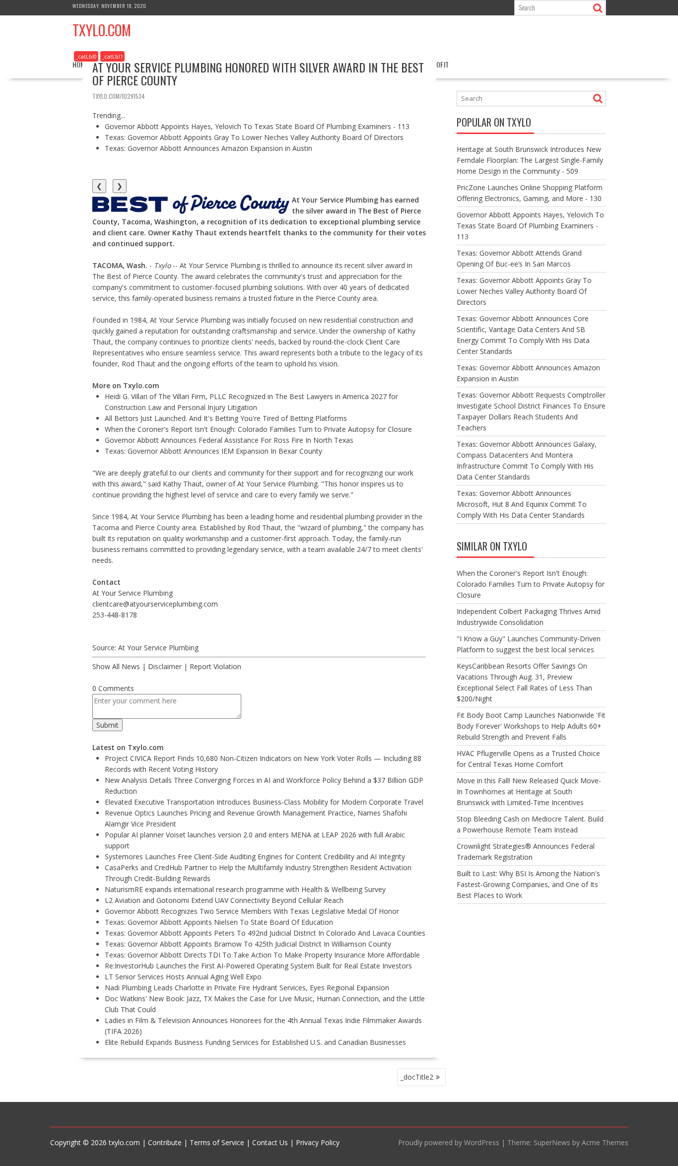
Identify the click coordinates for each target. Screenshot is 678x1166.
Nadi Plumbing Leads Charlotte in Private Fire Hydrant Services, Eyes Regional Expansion (247, 987)
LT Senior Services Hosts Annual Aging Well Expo (183, 976)
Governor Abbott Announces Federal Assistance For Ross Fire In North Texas (229, 440)
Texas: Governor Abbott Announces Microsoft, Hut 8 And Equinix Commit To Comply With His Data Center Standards (522, 504)
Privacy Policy (317, 1142)
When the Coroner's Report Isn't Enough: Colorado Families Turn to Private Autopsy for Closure (258, 429)
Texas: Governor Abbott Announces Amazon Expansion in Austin (208, 148)
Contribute (165, 1142)
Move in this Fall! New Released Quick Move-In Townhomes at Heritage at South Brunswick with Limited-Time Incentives (529, 791)
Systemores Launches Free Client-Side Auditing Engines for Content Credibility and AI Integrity (255, 856)
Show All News (116, 666)
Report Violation (215, 666)
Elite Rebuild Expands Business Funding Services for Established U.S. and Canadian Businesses (255, 1042)
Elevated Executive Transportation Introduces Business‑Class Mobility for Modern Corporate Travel (264, 802)
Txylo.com (101, 30)
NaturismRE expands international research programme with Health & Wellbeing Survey (245, 889)
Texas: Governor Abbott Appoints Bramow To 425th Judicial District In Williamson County (248, 944)
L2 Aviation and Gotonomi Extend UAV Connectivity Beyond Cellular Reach (224, 900)
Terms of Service (217, 1142)
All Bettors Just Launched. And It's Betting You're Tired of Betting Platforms (226, 418)
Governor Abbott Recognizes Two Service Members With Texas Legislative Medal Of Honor (252, 911)
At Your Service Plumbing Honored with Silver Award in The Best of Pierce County (258, 73)
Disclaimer (165, 666)
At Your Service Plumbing (190, 320)
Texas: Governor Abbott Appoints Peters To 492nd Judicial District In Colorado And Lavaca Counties (265, 933)
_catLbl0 (86, 56)
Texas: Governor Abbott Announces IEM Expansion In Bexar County (213, 451)
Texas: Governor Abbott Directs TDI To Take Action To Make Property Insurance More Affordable (262, 955)
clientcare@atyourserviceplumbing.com (155, 604)
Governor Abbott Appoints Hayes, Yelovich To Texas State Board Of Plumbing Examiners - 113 (257, 126)
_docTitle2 (417, 1077)
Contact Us (270, 1142)
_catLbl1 (112, 56)
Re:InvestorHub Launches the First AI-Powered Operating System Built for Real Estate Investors (258, 965)
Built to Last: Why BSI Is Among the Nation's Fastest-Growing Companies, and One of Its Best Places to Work (528, 884)
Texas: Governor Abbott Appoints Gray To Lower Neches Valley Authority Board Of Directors (254, 137)
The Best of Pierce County (134, 276)
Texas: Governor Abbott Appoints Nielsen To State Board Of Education (219, 922)
